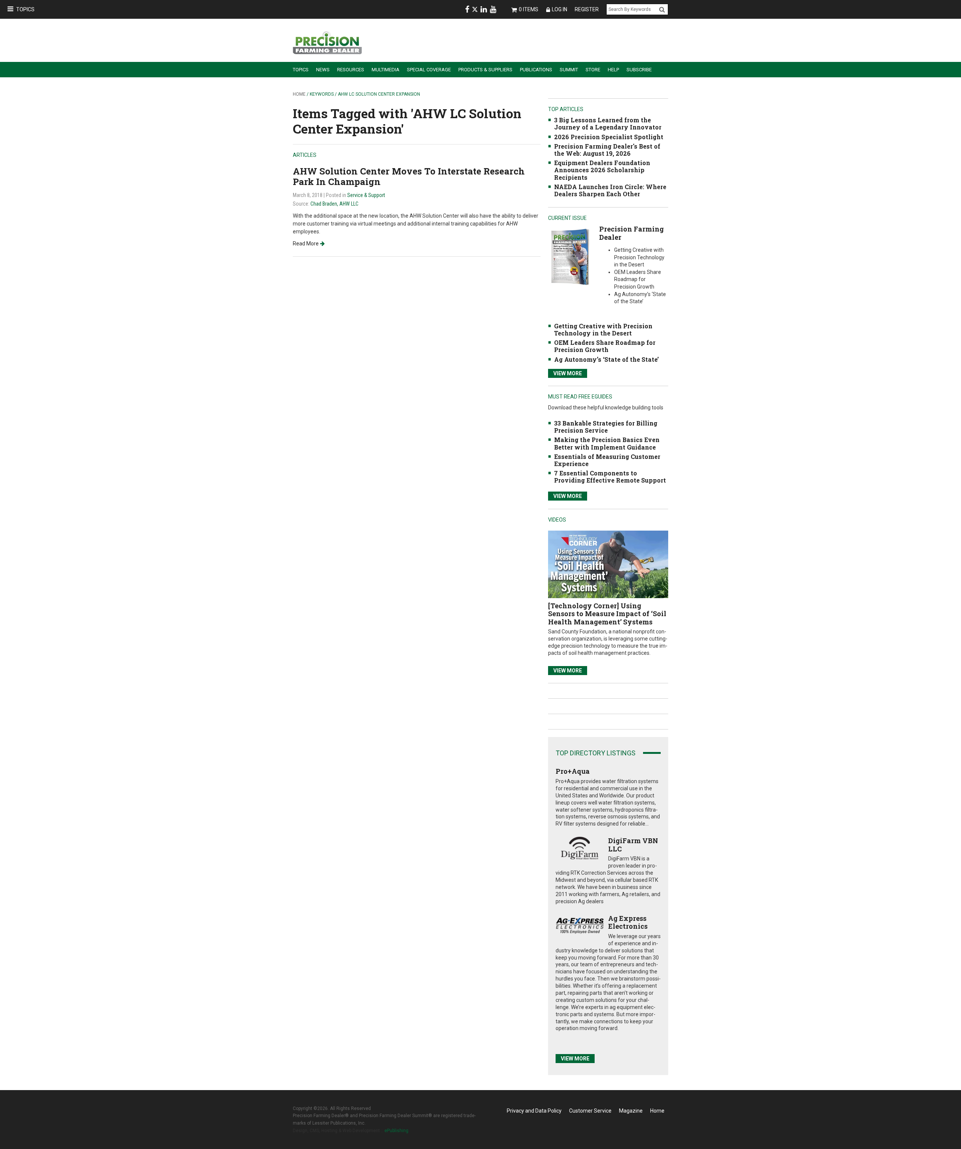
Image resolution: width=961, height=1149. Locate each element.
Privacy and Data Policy (534, 1111)
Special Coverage (429, 69)
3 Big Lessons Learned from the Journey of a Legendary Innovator (607, 123)
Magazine (631, 1111)
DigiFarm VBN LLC (633, 844)
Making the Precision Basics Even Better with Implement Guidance (607, 443)
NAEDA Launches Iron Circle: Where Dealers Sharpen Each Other (610, 190)
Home (299, 94)
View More (567, 373)
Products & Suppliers (485, 69)
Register (587, 9)
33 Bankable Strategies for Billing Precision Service (605, 426)
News (323, 69)
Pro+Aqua (573, 771)
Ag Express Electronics (628, 922)
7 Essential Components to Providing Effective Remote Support (610, 476)
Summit (569, 69)
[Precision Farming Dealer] (570, 256)
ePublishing (396, 1130)
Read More (306, 244)
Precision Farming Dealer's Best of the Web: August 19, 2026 (607, 149)
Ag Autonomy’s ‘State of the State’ (606, 359)
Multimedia (385, 69)
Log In (559, 9)
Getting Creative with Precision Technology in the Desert (603, 329)
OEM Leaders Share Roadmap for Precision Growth (604, 345)
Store (593, 69)
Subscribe (639, 69)
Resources (350, 69)
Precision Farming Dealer (631, 233)
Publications (536, 69)
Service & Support (366, 195)
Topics (25, 9)
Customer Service (590, 1111)
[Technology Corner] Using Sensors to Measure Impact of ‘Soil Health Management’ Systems (607, 613)
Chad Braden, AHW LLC (334, 204)
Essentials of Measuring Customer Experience (607, 460)
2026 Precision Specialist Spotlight (608, 137)
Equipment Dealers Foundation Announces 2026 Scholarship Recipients (602, 170)
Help (613, 69)
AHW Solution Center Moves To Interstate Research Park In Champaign (409, 176)
